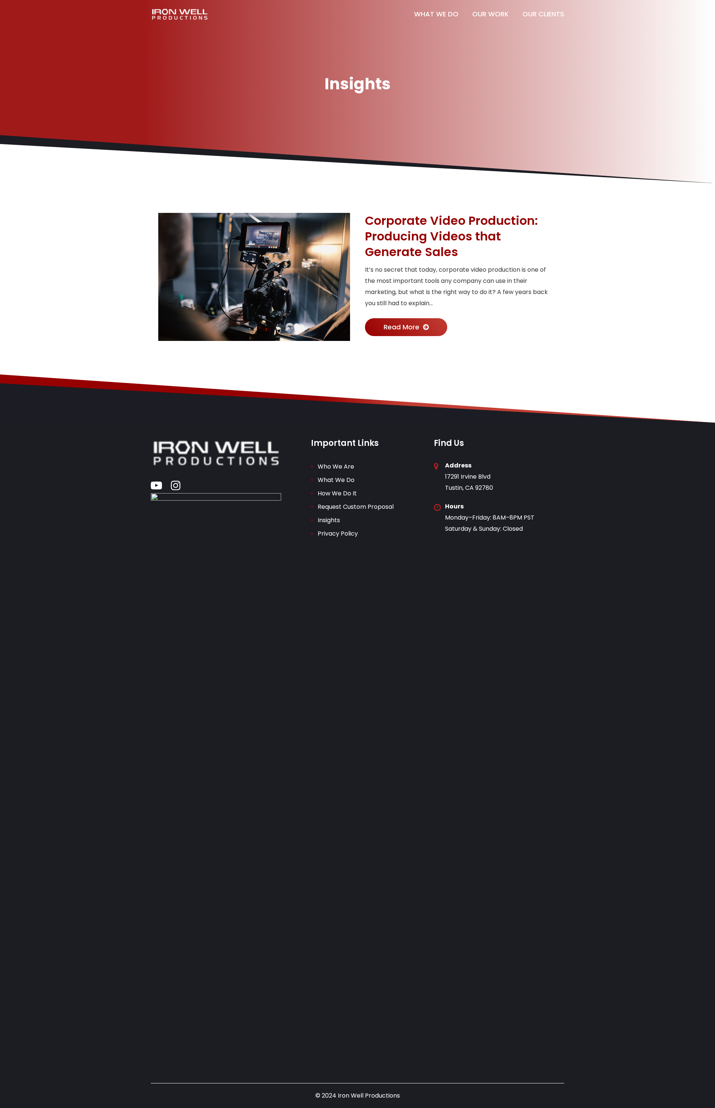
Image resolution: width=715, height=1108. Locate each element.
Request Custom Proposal (356, 506)
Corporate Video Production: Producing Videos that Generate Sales (451, 236)
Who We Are (336, 466)
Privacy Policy (338, 533)
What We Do (336, 480)
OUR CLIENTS (543, 14)
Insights (329, 520)
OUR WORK (490, 14)
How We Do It (337, 493)
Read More (401, 327)
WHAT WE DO (436, 14)
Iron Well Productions (369, 1095)
